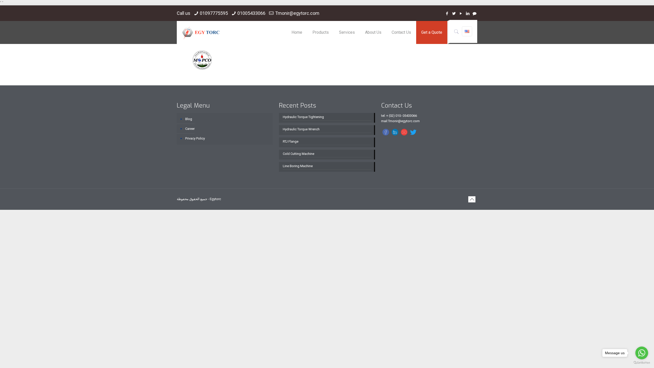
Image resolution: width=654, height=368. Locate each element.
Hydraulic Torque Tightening (303, 117)
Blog (188, 119)
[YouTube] (460, 13)
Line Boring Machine (298, 166)
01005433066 (251, 13)
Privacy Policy (195, 138)
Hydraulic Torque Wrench (301, 129)
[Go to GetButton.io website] (642, 362)
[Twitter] (454, 13)
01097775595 (214, 13)
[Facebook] (447, 13)
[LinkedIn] (467, 13)
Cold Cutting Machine (298, 154)
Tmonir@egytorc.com (297, 13)
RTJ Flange (290, 141)
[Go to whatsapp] (641, 353)
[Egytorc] (201, 32)
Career (190, 129)
